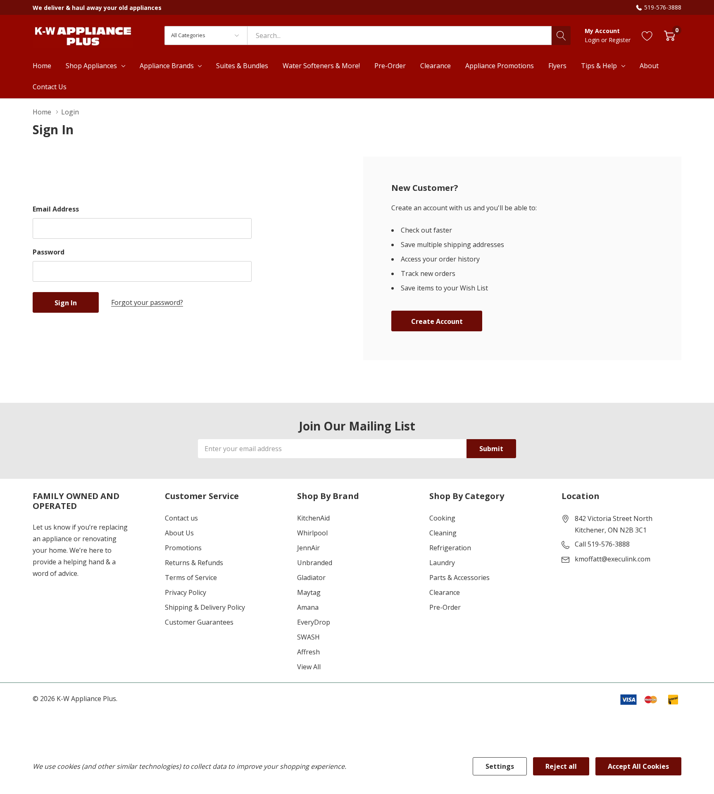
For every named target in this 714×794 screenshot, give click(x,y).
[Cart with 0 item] (669, 35)
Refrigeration (450, 547)
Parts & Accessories (459, 577)
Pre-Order (445, 607)
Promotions (183, 547)
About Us (179, 532)
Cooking (442, 518)
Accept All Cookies (638, 766)
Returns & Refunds (194, 562)
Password (48, 252)
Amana (308, 607)
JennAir (308, 547)
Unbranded (314, 562)
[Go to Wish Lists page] (647, 35)
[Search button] (561, 35)
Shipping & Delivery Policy (205, 607)
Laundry (442, 562)
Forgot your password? (147, 302)
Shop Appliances (91, 65)
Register (620, 40)
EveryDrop (313, 622)
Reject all (561, 766)
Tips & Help (599, 65)
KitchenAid (313, 518)
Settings (500, 766)
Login (593, 40)
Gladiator (311, 577)
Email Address (56, 209)
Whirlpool (312, 532)
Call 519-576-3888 (602, 544)
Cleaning (443, 532)
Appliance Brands (167, 65)
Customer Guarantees (199, 622)
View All (309, 666)
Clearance (444, 592)
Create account (437, 321)
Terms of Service (191, 577)
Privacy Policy (185, 592)
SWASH (308, 637)
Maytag (309, 592)
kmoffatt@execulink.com (612, 558)
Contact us (181, 518)
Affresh (308, 651)
